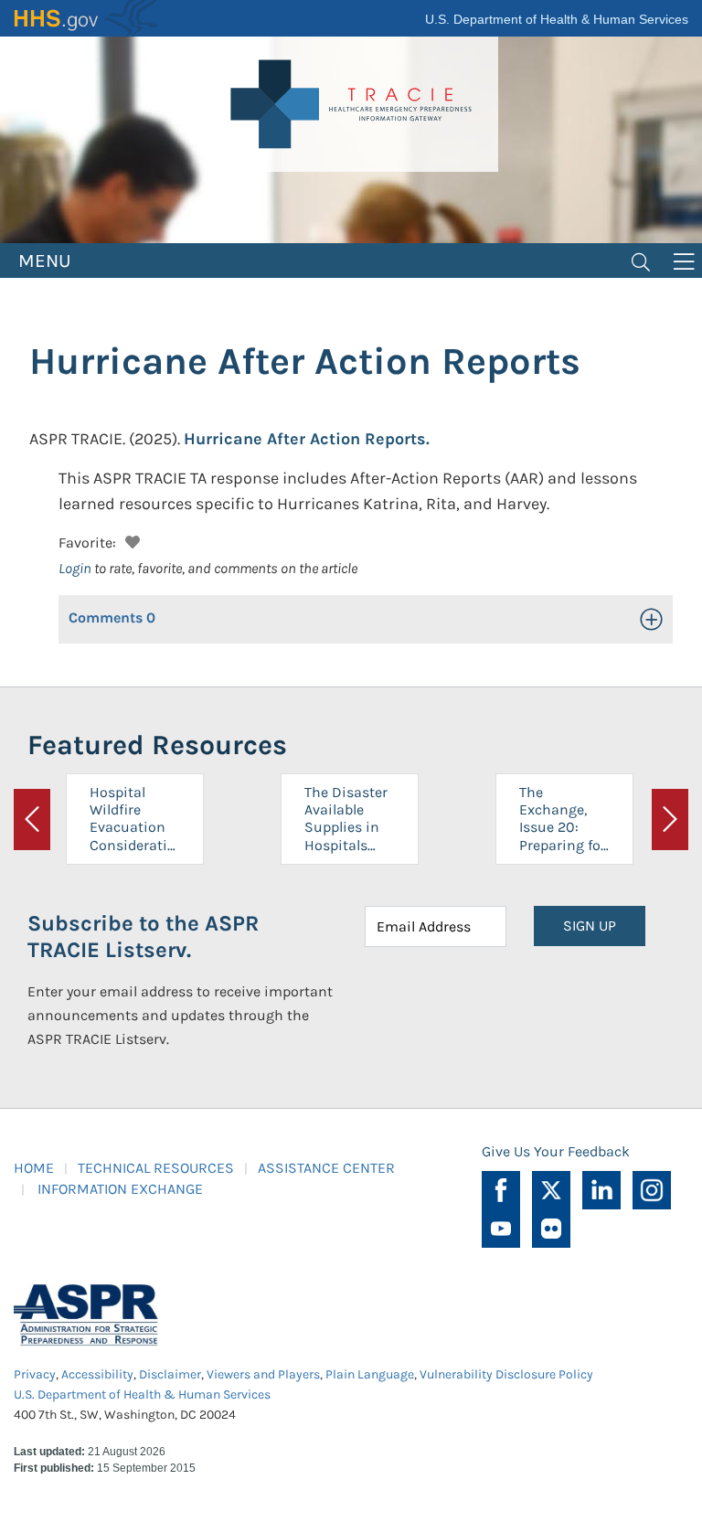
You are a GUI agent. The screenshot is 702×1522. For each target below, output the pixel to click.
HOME (34, 1167)
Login (74, 568)
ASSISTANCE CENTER (326, 1167)
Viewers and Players (263, 1374)
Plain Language (369, 1374)
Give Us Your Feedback (556, 1151)
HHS (87, 18)
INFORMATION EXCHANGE (120, 1188)
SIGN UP (589, 925)
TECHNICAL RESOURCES (156, 1167)
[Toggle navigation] (641, 260)
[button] (130, 539)
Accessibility (97, 1374)
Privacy (35, 1374)
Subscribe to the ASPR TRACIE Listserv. (143, 936)
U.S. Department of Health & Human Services (556, 19)
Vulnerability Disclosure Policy (506, 1374)
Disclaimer (170, 1374)
